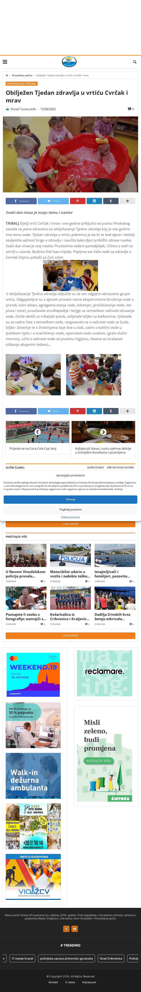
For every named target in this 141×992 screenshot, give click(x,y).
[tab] (95, 467)
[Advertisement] (70, 27)
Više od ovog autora (120, 467)
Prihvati (70, 499)
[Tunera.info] (69, 61)
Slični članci (95, 467)
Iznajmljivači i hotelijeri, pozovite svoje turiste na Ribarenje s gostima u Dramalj (113, 574)
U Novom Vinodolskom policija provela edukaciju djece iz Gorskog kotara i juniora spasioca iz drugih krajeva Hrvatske (26, 574)
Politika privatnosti (70, 516)
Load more (70, 523)
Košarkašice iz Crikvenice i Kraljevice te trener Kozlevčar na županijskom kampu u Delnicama (69, 616)
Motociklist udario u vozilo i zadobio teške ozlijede (68, 574)
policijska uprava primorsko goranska (53, 958)
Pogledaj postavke (70, 509)
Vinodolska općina (22, 75)
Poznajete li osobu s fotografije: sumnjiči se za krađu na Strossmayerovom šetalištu (25, 616)
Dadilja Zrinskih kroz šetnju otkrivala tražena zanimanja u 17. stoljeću (115, 616)
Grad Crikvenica (98, 958)
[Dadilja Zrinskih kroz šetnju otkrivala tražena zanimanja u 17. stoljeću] (115, 598)
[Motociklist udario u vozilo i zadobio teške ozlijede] (70, 555)
